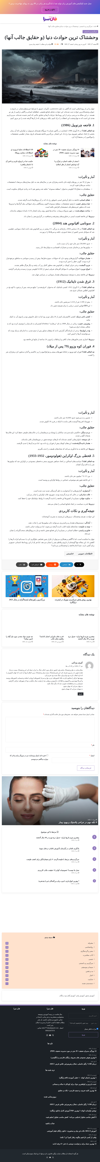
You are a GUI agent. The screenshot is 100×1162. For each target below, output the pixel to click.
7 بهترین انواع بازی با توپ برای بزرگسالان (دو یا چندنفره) (59, 881)
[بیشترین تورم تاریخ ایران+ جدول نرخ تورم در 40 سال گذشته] (80, 626)
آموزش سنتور (89, 996)
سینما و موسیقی (87, 967)
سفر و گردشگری (87, 951)
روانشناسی (89, 947)
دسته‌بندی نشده (87, 983)
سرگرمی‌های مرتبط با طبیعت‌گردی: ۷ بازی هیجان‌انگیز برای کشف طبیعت (52, 859)
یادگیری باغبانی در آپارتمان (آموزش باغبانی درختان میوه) (59, 848)
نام (92, 745)
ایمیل (92, 755)
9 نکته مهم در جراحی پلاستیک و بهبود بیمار (78, 822)
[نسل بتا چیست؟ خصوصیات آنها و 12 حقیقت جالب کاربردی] (87, 873)
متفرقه (90, 943)
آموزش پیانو (80, 996)
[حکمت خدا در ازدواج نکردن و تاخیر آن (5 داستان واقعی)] (41, 164)
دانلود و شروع (50, 10)
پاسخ (80, 694)
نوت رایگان (63, 996)
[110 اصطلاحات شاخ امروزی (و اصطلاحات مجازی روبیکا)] (41, 152)
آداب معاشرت (88, 955)
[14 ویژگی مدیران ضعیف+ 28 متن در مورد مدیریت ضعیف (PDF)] (87, 152)
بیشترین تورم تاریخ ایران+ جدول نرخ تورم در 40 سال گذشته (57, 838)
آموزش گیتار (71, 996)
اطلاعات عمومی (84, 554)
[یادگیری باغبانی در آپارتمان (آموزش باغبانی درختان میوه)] (87, 851)
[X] (52, 1035)
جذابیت (90, 979)
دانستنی (69, 554)
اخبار (91, 975)
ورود (83, 1035)
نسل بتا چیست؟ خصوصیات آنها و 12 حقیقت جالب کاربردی (58, 870)
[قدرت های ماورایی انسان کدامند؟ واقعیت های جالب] (50, 626)
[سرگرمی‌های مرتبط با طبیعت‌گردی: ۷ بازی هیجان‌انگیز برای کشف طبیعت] (87, 862)
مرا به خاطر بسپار (90, 1029)
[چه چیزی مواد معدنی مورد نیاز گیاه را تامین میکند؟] (19, 626)
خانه (95, 26)
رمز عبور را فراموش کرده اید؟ (79, 1023)
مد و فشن (89, 971)
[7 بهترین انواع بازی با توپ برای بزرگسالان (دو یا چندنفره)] (87, 884)
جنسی (91, 959)
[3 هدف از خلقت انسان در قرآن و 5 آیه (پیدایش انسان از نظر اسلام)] (87, 164)
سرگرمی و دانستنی (85, 26)
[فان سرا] (50, 19)
